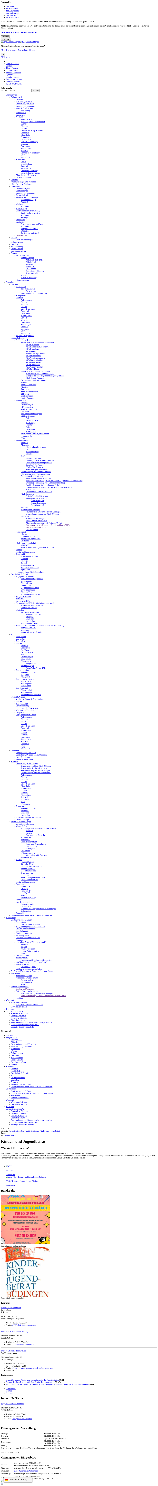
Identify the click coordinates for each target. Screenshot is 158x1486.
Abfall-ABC (30, 266)
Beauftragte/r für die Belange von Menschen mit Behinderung (40, 625)
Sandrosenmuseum (28, 868)
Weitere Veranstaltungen (30, 510)
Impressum (10, 1393)
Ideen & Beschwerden (24, 108)
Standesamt (20, 159)
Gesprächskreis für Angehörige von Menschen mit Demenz (49, 487)
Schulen (19, 550)
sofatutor (29, 425)
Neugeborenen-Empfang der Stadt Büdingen (43, 512)
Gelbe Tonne (31, 269)
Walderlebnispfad (27, 565)
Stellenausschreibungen (30, 391)
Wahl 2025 (25, 545)
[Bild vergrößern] (25, 1244)
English (9, 66)
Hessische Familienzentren (36, 527)
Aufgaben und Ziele (33, 614)
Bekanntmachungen (28, 200)
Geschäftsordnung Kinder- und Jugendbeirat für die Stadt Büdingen (32, 1380)
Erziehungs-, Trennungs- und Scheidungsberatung (45, 483)
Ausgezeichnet (31, 291)
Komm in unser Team (24, 759)
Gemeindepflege (22, 819)
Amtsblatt (24, 202)
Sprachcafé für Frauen (34, 465)
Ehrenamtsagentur (28, 590)
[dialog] (79, 50)
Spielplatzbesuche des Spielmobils (39, 463)
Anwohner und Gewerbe (35, 835)
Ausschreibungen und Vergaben (23, 182)
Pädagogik (25, 394)
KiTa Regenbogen (33, 349)
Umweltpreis (26, 585)
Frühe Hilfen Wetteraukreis (36, 521)
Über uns (24, 534)
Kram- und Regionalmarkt (36, 844)
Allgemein (25, 445)
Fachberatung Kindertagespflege (33, 380)
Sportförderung (22, 688)
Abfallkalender (31, 262)
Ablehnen (5, 37)
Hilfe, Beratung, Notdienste (21, 184)
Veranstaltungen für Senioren (27, 764)
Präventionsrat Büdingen (35, 518)
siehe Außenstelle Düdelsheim (26, 1471)
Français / (12, 70)
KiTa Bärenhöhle (32, 345)
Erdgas (23, 275)
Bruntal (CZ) (26, 886)
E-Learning (30, 423)
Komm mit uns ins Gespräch (32, 632)
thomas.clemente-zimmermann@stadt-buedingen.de (32, 1368)
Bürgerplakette (26, 583)
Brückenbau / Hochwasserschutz (28, 991)
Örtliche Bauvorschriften (25, 929)
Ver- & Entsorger (22, 255)
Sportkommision (22, 670)
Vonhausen (25, 329)
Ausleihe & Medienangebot (31, 414)
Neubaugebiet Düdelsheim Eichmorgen (36, 960)
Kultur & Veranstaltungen (21, 822)
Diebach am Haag (28, 309)
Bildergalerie (26, 659)
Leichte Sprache (10, 1135)
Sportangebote (26, 683)
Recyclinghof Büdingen (35, 271)
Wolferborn (25, 157)
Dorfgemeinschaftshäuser (26, 715)
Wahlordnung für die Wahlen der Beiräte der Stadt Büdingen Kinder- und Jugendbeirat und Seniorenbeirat (47, 1384)
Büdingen (24, 126)
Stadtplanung (11, 918)
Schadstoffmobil (32, 273)
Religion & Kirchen (23, 596)
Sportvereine (21, 637)
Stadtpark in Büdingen (19, 1013)
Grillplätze (20, 712)
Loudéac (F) (25, 893)
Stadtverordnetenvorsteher (31, 213)
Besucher (29, 831)
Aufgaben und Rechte (29, 229)
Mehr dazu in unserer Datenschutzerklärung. (18, 50)
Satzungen (25, 389)
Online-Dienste (17, 249)
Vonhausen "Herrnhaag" (30, 153)
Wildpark (24, 561)
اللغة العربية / (14, 84)
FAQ (23, 438)
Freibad (19, 643)
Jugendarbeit (21, 532)
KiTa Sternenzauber (33, 356)
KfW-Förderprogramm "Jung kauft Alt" (31, 962)
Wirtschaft (10, 1000)
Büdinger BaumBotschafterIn (22, 1027)
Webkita (24, 382)
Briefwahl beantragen (24, 240)
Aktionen (24, 402)
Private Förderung (28, 949)
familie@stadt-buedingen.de (23, 1344)
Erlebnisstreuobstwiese (30, 567)
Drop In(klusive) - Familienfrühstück (40, 460)
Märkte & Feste (22, 826)
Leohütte (24, 559)
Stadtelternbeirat (27, 396)
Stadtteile (19, 298)
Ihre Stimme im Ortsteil (30, 233)
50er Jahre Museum (28, 864)
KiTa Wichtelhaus (33, 365)
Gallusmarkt (25, 851)
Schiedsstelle (21, 113)
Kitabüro (24, 387)
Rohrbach (24, 151)
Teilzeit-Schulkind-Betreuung (37, 496)
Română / (13, 72)
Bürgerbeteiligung (18, 1020)
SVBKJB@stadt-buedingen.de (24, 1325)
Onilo (28, 427)
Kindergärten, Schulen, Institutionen (35, 434)
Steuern (14, 253)
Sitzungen (25, 217)
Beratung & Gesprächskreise (32, 476)
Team (28, 449)
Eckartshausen (26, 137)
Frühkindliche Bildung (24, 340)
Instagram (24, 507)
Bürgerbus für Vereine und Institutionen (31, 755)
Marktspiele (30, 848)
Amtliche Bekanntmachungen (27, 197)
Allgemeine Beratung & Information (40, 478)
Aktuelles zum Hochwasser (26, 175)
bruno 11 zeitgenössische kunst (33, 877)
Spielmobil (25, 541)
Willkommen (21, 287)
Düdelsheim (25, 135)
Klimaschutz (16, 973)
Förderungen (26, 661)
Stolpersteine (26, 911)
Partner (18, 900)
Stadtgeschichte (22, 295)
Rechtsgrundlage (27, 980)
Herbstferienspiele (38, 505)
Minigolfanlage (22, 703)
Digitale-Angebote (28, 416)
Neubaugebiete (22, 958)
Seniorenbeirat (21, 806)
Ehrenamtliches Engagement (32, 579)
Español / (12, 77)
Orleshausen (25, 146)
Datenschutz (11, 1389)
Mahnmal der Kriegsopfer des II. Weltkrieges (38, 909)
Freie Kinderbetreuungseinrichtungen (35, 371)
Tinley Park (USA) (28, 897)
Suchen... (4, 90)
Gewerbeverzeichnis (19, 1007)
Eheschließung (26, 164)
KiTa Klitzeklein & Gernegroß (37, 347)
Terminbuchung (17, 246)
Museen (19, 860)
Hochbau (19, 998)
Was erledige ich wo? (24, 101)
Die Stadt (14, 284)
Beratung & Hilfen (23, 601)
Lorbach (24, 318)
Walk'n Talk (30, 489)
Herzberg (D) (26, 891)
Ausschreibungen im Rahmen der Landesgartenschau (31, 1022)
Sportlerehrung (26, 692)
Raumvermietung (32, 452)
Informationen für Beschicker (37, 855)
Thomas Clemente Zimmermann (13, 1351)
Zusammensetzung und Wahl (32, 224)
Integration (20, 610)
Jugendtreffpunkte (28, 536)
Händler (29, 833)
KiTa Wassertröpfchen (34, 360)
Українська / (14, 79)
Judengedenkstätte (28, 904)
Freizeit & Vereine (18, 697)
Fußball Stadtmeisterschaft (31, 695)
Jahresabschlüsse (22, 280)
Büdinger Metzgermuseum (31, 866)
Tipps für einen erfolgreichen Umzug (35, 293)
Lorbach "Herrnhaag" (29, 142)
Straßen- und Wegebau (25, 989)
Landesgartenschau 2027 (15, 1011)
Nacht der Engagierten (29, 708)
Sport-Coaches (26, 681)
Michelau (24, 144)
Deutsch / (12, 64)
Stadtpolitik (15, 186)
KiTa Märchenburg (33, 351)
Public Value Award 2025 (36, 668)
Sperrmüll (29, 264)
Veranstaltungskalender (25, 104)
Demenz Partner (32, 530)
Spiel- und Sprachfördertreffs (37, 469)
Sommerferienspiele (38, 503)
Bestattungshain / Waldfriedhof (33, 122)
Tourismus (10, 1009)
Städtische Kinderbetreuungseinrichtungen (37, 342)
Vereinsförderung (22, 706)
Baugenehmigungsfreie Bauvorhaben (30, 926)
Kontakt (9, 1391)
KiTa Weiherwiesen (33, 362)
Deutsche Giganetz (28, 967)
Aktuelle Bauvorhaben (20, 987)
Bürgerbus (15, 750)
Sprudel (24, 563)
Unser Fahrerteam (23, 757)
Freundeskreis (26, 436)
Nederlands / (13, 81)
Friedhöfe (19, 117)
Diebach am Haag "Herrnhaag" (33, 130)
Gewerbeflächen (22, 955)
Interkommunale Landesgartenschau (25, 1025)
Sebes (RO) (25, 895)
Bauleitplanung (22, 931)
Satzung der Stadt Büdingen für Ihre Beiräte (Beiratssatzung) (29, 1382)
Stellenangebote (17, 242)
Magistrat (19, 204)
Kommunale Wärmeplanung (27, 978)
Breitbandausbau (22, 964)
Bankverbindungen (23, 177)
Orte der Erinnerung (23, 902)
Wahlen (14, 237)
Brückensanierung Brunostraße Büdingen (37, 993)
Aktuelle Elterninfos (28, 385)
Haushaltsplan (21, 235)
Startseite (9, 1035)
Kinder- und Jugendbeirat (26, 543)
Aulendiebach (26, 119)
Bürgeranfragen (22, 191)
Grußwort (19, 99)
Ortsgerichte (20, 115)
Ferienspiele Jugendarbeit (30, 538)
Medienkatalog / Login (30, 409)
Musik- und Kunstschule (25, 552)
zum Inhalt (10, 6)
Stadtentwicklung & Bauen (21, 920)
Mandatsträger (21, 208)
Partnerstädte (21, 884)
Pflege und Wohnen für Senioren (28, 817)
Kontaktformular (27, 398)
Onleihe (29, 418)
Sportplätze (20, 639)
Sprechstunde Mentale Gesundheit (39, 492)
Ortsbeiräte (20, 222)
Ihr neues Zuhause (28, 289)
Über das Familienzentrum (36, 447)
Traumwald (20, 554)
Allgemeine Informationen (26, 753)
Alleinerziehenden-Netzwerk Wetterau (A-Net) (44, 523)
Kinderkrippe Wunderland (36, 378)
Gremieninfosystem (23, 188)
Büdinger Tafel (26, 592)
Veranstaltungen (27, 405)
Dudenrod (25, 133)
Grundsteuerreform (18, 251)
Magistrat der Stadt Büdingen (12, 1404)
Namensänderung (27, 168)
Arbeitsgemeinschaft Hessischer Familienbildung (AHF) (47, 525)
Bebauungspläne (22, 935)
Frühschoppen (31, 846)
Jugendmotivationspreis (30, 588)
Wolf (23, 155)
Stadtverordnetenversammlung (28, 211)
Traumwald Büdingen (29, 556)
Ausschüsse (20, 220)
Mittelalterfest (26, 837)
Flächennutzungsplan (24, 933)
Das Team (25, 411)
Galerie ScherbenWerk (29, 880)
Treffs (23, 456)
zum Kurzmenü (12, 15)
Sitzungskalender (22, 195)
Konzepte (19, 940)
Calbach (24, 128)
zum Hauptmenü (12, 11)
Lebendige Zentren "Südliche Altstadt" (31, 942)
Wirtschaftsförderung (19, 1002)
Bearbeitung (25, 110)
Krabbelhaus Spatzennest (35, 353)
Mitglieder (25, 206)
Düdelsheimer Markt (29, 842)
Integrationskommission (30, 612)
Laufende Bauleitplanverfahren (28, 938)
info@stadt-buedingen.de (22, 1419)
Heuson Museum (27, 862)
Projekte (24, 947)
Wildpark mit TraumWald (26, 710)
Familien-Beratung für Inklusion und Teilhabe (43, 485)
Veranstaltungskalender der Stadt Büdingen (42, 514)
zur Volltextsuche (12, 17)
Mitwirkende (26, 686)
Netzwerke (25, 516)
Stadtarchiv (20, 913)
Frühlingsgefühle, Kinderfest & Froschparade (38, 828)
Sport (13, 634)
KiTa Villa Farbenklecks (35, 358)
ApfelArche (25, 570)
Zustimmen (6, 39)
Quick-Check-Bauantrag (30, 924)
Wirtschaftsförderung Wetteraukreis (29, 1005)
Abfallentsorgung (27, 258)
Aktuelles (14, 180)
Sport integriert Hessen (30, 623)
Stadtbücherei (21, 400)
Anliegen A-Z (16, 97)
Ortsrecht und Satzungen (25, 106)
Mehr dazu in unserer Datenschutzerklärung (20, 32)
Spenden (29, 454)
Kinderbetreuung (27, 494)
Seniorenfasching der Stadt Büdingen (35, 770)
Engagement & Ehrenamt (26, 576)
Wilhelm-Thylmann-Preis (30, 594)
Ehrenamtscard (26, 581)
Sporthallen (20, 641)
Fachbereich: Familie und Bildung (14, 1331)
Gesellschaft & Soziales (20, 574)
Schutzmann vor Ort (29, 608)
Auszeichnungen (27, 666)
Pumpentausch (31, 663)
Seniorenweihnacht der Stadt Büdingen (36, 766)
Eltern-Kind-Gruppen (34, 458)
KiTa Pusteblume (32, 369)
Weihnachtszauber (28, 853)
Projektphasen (26, 982)
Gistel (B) (24, 889)
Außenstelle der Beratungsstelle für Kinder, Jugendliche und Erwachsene (54, 481)
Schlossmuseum (27, 873)
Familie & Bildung (18, 338)
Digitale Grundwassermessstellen (29, 969)
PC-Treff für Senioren (34, 467)
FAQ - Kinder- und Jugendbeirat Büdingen (37, 547)
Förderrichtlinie (27, 690)
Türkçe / (12, 68)
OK (3, 54)
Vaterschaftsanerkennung (30, 173)
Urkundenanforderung (29, 171)
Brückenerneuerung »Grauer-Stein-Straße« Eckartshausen (43, 996)
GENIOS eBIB (32, 420)
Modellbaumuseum (28, 871)
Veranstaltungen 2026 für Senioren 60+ (36, 773)
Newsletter (15, 244)
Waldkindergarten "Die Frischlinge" (40, 373)
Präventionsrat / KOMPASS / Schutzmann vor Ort (35, 603)
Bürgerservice (11, 95)
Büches (24, 124)
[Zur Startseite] (20, 42)
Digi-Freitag (30, 429)
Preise (23, 654)
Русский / (13, 75)
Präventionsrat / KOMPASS (32, 605)
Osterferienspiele (37, 501)
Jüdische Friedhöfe (28, 139)
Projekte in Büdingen (19, 1018)
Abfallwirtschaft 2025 (34, 260)
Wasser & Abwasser (28, 278)
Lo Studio (25, 875)
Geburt (23, 162)
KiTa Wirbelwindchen (34, 367)
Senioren (14, 761)
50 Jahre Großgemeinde (25, 336)
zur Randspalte (12, 8)
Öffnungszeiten (27, 407)
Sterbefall (24, 166)
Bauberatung (21, 922)
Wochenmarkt (26, 857)
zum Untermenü (12, 13)
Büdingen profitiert (18, 1016)
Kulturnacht (25, 840)
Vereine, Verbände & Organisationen (30, 699)
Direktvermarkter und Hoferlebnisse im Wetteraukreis (31, 915)
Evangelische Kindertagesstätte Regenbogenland (45, 376)
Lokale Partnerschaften (30, 951)
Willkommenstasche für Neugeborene (35, 474)
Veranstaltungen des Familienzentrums (36, 472)
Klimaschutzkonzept (24, 976)
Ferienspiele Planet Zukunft (36, 498)
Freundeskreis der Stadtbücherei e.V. (30, 572)
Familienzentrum (22, 440)
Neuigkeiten (30, 621)
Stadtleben (10, 282)
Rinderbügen (26, 148)
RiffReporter (31, 431)
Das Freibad (25, 648)
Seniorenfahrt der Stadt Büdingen (34, 768)
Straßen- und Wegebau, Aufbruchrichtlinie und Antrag (32, 971)
